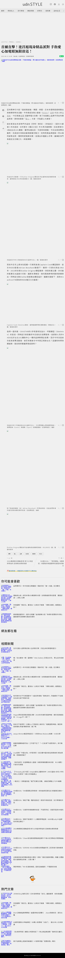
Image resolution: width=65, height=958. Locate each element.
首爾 (9, 553)
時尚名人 (11, 11)
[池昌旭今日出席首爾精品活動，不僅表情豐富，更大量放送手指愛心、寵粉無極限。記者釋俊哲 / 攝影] (32, 80)
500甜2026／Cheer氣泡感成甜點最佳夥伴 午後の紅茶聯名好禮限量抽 (38, 838)
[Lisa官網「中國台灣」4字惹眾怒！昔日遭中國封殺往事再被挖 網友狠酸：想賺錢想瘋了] (6, 755)
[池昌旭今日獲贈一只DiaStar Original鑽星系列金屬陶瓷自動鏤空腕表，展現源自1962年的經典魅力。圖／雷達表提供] (35, 159)
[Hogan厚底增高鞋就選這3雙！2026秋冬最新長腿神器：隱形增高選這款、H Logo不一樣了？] (6, 717)
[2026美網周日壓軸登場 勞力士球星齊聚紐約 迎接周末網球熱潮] (6, 831)
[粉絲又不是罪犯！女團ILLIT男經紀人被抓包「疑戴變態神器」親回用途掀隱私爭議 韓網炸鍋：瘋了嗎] (6, 727)
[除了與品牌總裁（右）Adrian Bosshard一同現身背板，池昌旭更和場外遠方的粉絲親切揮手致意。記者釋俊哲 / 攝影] (35, 468)
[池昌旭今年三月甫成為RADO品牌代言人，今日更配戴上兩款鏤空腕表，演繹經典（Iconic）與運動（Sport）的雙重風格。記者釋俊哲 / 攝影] (35, 385)
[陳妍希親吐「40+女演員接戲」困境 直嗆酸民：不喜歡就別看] (6, 869)
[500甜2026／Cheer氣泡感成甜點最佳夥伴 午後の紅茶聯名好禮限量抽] (6, 840)
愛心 (15, 553)
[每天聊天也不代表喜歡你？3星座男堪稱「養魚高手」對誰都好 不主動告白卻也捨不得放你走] (6, 698)
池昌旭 (27, 553)
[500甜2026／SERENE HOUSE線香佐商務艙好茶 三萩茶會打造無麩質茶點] (6, 850)
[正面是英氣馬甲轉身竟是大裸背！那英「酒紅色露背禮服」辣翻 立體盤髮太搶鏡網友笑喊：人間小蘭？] (6, 859)
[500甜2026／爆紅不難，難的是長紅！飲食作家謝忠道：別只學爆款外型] (6, 803)
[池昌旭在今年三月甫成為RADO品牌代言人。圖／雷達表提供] (35, 220)
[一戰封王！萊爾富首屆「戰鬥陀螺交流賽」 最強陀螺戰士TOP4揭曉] (6, 784)
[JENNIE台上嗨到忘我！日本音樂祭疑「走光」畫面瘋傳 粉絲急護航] (6, 896)
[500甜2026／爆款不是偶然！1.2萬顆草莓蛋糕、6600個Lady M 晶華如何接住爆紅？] (6, 822)
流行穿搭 (21, 11)
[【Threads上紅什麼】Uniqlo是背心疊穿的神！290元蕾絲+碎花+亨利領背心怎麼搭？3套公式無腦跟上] (6, 774)
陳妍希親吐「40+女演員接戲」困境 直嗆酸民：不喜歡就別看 (35, 867)
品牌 (21, 553)
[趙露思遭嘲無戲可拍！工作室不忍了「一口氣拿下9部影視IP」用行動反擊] (6, 746)
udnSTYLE (4, 41)
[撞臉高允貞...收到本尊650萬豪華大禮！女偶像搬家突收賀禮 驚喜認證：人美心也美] (6, 598)
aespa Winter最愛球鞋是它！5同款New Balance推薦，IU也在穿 (37, 734)
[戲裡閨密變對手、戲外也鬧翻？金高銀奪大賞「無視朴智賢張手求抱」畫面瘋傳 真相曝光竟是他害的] (6, 617)
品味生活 (57, 11)
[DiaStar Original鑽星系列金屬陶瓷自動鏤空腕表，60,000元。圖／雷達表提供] (35, 529)
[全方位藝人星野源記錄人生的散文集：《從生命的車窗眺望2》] (6, 651)
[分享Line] (3, 116)
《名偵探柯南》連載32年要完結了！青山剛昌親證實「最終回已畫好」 (38, 932)
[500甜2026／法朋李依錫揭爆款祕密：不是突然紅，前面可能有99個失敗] (6, 812)
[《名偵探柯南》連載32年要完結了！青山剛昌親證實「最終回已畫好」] (6, 934)
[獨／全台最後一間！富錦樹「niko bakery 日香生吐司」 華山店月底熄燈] (6, 660)
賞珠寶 (47, 11)
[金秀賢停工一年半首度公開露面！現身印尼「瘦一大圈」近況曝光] (6, 588)
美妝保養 (30, 11)
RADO (40, 553)
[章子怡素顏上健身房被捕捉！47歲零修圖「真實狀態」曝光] (6, 943)
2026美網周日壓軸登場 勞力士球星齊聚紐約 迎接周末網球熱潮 (35, 829)
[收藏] (3, 122)
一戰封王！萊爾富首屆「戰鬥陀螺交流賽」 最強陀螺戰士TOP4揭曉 (37, 781)
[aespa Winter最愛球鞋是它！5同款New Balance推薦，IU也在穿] (6, 736)
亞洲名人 (18, 41)
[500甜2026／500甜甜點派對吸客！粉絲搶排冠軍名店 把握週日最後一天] (6, 793)
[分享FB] (3, 110)
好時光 (39, 11)
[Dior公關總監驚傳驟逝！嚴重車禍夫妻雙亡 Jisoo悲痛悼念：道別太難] (6, 915)
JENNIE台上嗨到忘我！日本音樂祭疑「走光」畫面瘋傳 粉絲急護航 (38, 894)
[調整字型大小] (3, 128)
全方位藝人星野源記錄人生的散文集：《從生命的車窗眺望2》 (35, 648)
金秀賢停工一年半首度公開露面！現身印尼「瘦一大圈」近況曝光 (36, 586)
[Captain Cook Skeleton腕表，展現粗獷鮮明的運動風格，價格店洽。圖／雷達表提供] (35, 303)
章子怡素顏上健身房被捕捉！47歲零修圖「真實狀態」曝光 (34, 941)
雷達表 (34, 553)
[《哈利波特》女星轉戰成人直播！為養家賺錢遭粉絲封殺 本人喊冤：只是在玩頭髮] (6, 765)
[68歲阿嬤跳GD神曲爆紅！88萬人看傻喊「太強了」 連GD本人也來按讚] (6, 924)
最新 (2, 11)
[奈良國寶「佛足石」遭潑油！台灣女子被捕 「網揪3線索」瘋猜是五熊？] (6, 607)
